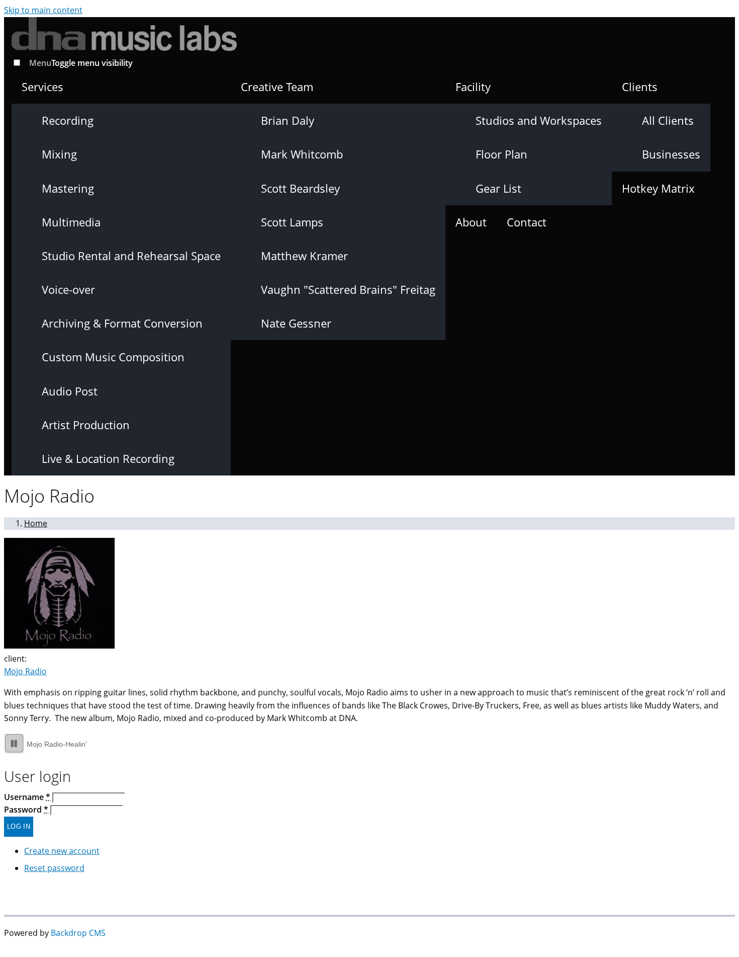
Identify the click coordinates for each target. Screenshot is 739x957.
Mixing (59, 154)
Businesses (671, 154)
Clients (640, 86)
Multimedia (71, 221)
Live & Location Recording (108, 458)
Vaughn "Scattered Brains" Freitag (348, 289)
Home (35, 523)
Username (27, 797)
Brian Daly (287, 120)
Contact (526, 221)
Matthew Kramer (304, 255)
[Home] (134, 34)
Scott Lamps (292, 221)
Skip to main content (43, 10)
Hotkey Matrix (658, 188)
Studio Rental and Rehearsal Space (131, 255)
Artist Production (86, 424)
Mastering (68, 188)
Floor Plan (501, 154)
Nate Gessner (296, 323)
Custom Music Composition (113, 356)
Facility (473, 86)
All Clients (668, 120)
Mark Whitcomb (302, 154)
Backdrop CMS (78, 932)
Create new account (62, 850)
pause (14, 744)
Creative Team (277, 86)
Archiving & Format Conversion (122, 323)
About (471, 221)
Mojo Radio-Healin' (57, 744)
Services (42, 86)
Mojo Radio (25, 671)
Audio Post (70, 390)
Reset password (54, 867)
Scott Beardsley (300, 188)
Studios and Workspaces (539, 120)
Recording (68, 120)
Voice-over (68, 289)
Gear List (498, 188)
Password (26, 809)
